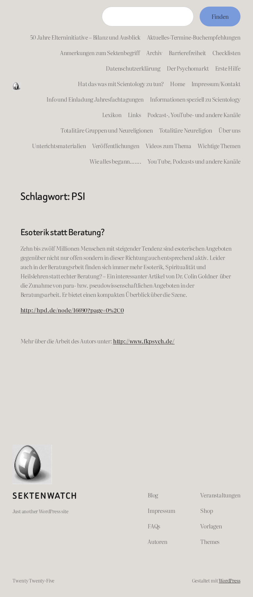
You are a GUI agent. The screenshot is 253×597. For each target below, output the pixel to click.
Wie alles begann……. (115, 161)
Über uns (229, 130)
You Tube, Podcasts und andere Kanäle (194, 161)
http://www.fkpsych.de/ (144, 341)
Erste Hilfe (227, 68)
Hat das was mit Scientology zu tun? (121, 83)
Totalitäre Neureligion (185, 130)
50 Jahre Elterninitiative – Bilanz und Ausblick (85, 37)
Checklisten (226, 52)
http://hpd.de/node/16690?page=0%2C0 (72, 310)
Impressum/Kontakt (215, 83)
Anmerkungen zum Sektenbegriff (100, 52)
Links (134, 114)
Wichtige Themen (219, 145)
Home (177, 83)
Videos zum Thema (168, 145)
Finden (220, 16)
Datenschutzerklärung (133, 68)
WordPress (229, 580)
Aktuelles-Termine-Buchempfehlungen (193, 37)
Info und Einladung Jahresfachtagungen (95, 99)
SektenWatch (45, 495)
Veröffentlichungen (115, 145)
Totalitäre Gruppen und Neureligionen (107, 130)
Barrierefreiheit (187, 52)
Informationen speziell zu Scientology (195, 99)
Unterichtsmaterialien (59, 145)
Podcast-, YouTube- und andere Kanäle (193, 114)
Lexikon (112, 114)
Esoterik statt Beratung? (62, 232)
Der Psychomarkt (188, 68)
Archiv (154, 52)
